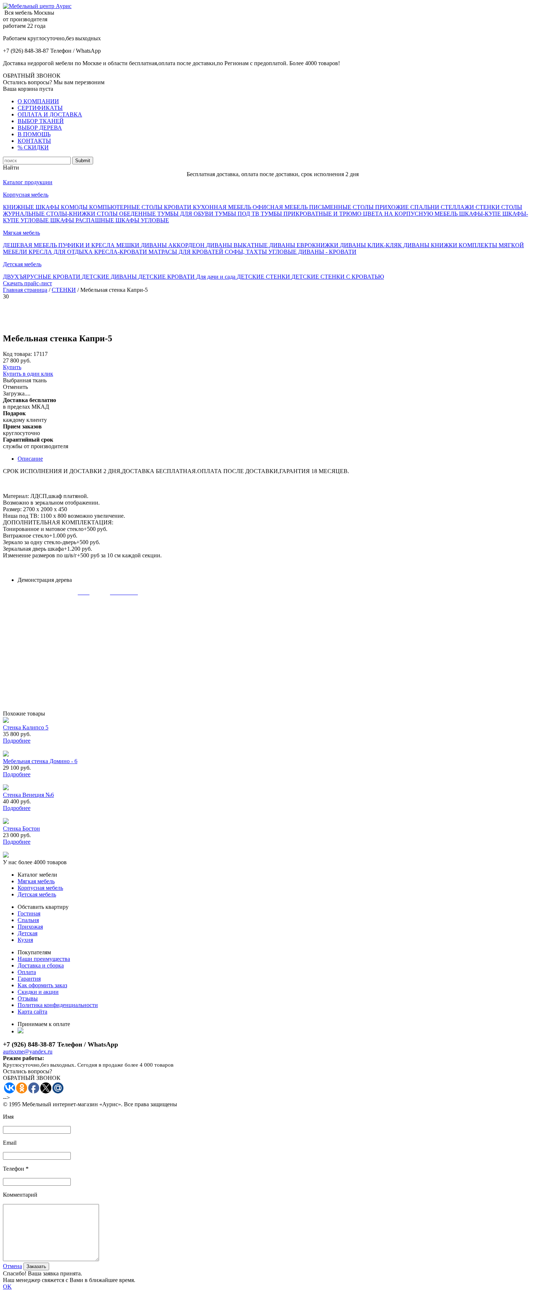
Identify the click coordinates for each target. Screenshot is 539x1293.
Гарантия (29, 979)
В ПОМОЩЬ (34, 134)
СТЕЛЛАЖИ (458, 207)
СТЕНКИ (488, 207)
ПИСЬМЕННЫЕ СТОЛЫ (342, 207)
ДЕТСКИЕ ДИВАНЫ (110, 277)
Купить (12, 367)
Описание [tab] (30, 459)
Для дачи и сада (216, 277)
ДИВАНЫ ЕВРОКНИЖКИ (304, 245)
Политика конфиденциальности (58, 1005)
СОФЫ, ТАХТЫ (246, 252)
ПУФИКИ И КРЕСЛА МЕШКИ (99, 245)
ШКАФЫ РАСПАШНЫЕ (82, 220)
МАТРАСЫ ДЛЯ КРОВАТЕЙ (186, 252)
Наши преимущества (44, 959)
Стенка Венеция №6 (28, 795)
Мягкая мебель (21, 233)
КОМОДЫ (75, 207)
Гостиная (29, 913)
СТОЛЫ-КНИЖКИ (71, 214)
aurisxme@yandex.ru (27, 1051)
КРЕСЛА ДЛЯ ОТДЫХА (61, 252)
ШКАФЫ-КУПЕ (480, 214)
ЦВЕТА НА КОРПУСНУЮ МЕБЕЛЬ (411, 214)
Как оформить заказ (42, 985)
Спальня (28, 920)
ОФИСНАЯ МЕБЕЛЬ (281, 207)
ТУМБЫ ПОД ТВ (238, 214)
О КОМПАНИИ (38, 101)
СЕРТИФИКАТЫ (40, 108)
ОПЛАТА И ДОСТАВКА (50, 114)
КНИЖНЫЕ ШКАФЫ (32, 207)
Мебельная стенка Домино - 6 (40, 761)
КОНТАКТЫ (34, 141)
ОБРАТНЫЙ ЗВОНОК (31, 76)
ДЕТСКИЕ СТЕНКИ (264, 277)
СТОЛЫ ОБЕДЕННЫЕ (127, 214)
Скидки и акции (38, 992)
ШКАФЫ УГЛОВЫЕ (142, 220)
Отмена (12, 1266)
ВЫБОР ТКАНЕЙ (41, 121)
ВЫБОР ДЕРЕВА (40, 128)
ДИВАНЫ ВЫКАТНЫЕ (237, 245)
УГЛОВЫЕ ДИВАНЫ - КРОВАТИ (312, 252)
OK (7, 1286)
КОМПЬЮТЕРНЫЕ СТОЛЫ (126, 207)
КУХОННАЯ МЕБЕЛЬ (223, 207)
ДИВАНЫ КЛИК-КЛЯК (371, 245)
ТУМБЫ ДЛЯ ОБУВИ (186, 214)
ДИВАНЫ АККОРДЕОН (173, 245)
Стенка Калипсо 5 (25, 727)
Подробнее (16, 740)
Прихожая (30, 927)
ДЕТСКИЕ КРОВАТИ (167, 277)
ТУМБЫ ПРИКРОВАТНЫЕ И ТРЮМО (312, 214)
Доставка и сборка (41, 965)
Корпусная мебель (25, 195)
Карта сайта (32, 1011)
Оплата (27, 972)
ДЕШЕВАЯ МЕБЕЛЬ (30, 245)
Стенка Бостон (21, 828)
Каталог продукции (27, 182)
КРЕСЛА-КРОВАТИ (121, 252)
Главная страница (25, 290)
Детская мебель (22, 264)
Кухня (25, 940)
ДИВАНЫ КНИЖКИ (431, 245)
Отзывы (28, 998)
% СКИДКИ (33, 147)
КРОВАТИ (178, 207)
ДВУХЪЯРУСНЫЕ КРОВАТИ (42, 277)
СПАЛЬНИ (425, 207)
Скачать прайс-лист (27, 283)
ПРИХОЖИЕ (392, 207)
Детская (27, 933)
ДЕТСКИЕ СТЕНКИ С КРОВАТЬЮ (338, 277)
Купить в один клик (28, 374)
